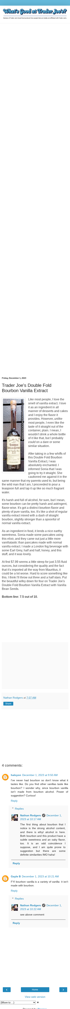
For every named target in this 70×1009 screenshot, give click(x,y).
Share (8, 703)
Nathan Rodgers (30, 815)
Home (35, 989)
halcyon (16, 775)
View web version (35, 996)
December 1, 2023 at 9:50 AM (40, 775)
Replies (19, 808)
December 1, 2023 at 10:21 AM (40, 876)
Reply (14, 800)
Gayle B (16, 876)
